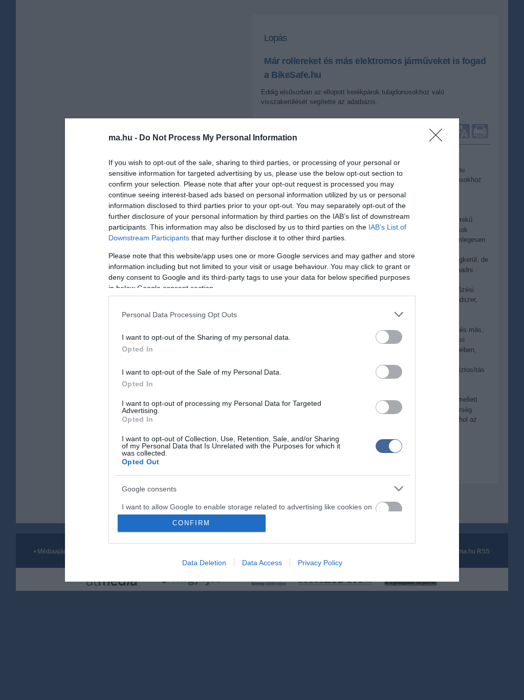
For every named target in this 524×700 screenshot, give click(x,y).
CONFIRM (191, 523)
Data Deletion (204, 563)
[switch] (389, 337)
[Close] (439, 138)
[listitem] (262, 314)
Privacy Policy (320, 563)
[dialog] (262, 350)
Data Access (262, 563)
